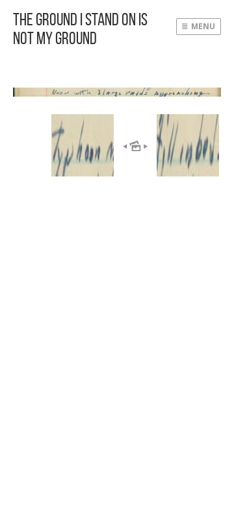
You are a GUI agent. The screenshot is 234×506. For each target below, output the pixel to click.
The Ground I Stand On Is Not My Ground (80, 28)
